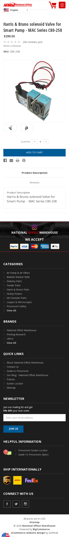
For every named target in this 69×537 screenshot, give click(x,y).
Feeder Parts (14, 285)
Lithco (10, 338)
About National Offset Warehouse (25, 362)
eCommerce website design (28, 532)
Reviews (35, 182)
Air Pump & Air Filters (18, 272)
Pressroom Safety (16, 306)
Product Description (34, 172)
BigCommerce (41, 529)
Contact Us (13, 366)
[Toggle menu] (62, 5)
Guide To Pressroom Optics (33, 454)
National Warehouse (34, 232)
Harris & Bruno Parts (18, 289)
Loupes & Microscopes (19, 302)
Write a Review (12, 45)
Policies (11, 379)
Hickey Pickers (14, 293)
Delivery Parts (14, 281)
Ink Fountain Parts (16, 297)
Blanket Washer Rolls (18, 277)
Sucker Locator (15, 383)
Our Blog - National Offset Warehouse (27, 375)
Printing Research (16, 334)
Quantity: (25, 141)
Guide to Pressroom (18, 371)
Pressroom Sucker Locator (33, 450)
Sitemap (11, 387)
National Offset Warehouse (21, 330)
